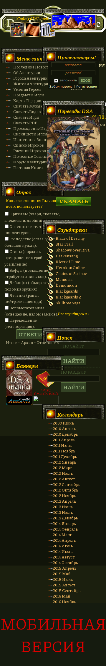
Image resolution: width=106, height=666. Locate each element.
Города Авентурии (30, 78)
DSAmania (19, 383)
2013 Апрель (64, 501)
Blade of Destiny (70, 238)
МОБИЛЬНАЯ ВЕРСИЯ (53, 634)
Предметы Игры (28, 95)
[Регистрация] (32, 35)
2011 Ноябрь (64, 451)
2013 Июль (63, 512)
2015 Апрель (64, 568)
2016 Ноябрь (64, 601)
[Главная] (17, 35)
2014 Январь (64, 523)
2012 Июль (63, 473)
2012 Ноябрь (64, 495)
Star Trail (64, 244)
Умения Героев (27, 89)
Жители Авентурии (31, 83)
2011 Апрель (64, 439)
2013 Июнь (63, 506)
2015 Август (64, 585)
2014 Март (62, 534)
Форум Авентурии (30, 162)
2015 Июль (63, 579)
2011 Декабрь (65, 456)
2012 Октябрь (65, 490)
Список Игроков (28, 145)
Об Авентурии (26, 72)
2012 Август (64, 479)
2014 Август (64, 557)
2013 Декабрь (65, 518)
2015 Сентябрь (66, 590)
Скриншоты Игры (30, 134)
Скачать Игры (26, 117)
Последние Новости (32, 67)
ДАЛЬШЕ (73, 199)
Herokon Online (70, 267)
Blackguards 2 (68, 297)
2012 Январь (64, 462)
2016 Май (61, 596)
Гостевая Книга (28, 167)
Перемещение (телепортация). (20, 323)
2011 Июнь (62, 445)
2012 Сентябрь (66, 484)
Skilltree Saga (68, 303)
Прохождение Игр (30, 128)
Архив (27, 342)
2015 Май (61, 573)
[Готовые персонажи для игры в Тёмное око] (73, 189)
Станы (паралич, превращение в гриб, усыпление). (24, 258)
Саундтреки (72, 230)
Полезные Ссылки (31, 156)
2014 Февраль (65, 529)
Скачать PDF (25, 122)
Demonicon (66, 285)
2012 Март (62, 467)
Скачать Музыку (29, 106)
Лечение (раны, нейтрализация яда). (24, 298)
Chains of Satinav (71, 273)
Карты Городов (27, 100)
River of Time (68, 261)
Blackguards (67, 291)
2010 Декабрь (65, 434)
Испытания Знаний (32, 139)
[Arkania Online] (19, 403)
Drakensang (67, 256)
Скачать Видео (27, 111)
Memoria (64, 279)
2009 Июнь (63, 423)
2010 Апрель (64, 428)
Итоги (11, 342)
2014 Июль (62, 551)
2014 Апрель (64, 540)
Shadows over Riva (73, 250)
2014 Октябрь (65, 562)
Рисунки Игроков (29, 150)
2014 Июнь (63, 545)
